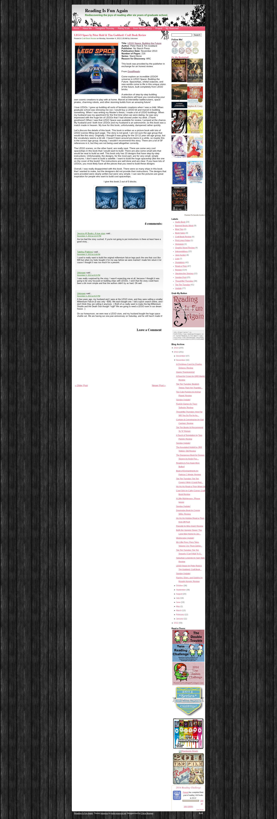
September (181, 590)
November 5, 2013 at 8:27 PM (88, 296)
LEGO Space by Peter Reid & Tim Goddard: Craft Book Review (110, 35)
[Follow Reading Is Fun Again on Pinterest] (181, 53)
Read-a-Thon (181, 266)
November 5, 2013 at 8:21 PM (88, 275)
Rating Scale (124, 28)
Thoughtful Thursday (104, 28)
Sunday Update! (183, 400)
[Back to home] (200, 813)
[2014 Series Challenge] (188, 717)
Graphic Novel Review (185, 248)
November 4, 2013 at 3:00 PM (88, 254)
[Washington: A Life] (195, 82)
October (179, 586)
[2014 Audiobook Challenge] (188, 749)
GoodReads (134, 71)
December (180, 356)
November (180, 360)
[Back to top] (202, 813)
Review (178, 270)
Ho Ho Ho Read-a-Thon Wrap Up (190, 487)
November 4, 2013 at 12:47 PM (89, 236)
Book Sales (180, 233)
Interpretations (181, 251)
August (179, 594)
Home (76, 28)
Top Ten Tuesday (182, 285)
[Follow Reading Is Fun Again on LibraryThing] (175, 53)
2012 (176, 623)
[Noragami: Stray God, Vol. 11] (195, 133)
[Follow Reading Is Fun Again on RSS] (188, 53)
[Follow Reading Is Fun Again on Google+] (181, 47)
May (178, 606)
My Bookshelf (172, 28)
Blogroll (158, 28)
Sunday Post (180, 277)
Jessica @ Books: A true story (91, 233)
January (179, 619)
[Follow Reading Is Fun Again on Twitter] (188, 47)
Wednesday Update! (185, 538)
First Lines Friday (182, 240)
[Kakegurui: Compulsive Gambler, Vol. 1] (179, 133)
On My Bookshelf (180, 57)
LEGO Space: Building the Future (144, 43)
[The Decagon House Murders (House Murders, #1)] (179, 185)
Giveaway (179, 244)
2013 (176, 352)
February (180, 615)
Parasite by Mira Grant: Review (189, 526)
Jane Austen (180, 255)
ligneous (104, 813)
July (178, 598)
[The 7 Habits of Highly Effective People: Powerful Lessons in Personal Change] (195, 107)
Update (178, 288)
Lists (177, 259)
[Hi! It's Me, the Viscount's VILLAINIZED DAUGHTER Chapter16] (195, 157)
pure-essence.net (118, 813)
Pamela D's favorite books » (195, 215)
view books (200, 809)
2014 (176, 348)
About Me (87, 28)
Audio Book (180, 222)
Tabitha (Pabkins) (85, 252)
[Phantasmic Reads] (188, 751)
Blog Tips (179, 229)
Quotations (180, 262)
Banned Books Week (184, 226)
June (178, 602)
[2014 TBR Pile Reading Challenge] (188, 784)
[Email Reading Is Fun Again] (195, 53)
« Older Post (81, 385)
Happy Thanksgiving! (185, 372)
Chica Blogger (147, 813)
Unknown (81, 272)
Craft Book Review (89, 38)
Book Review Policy (142, 28)
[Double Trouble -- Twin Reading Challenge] (188, 661)
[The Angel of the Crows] (179, 210)
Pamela (185, 792)
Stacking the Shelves (184, 273)
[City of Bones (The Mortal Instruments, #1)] (179, 81)
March (179, 610)
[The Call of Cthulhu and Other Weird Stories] (179, 108)
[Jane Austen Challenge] (188, 685)
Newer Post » (159, 385)
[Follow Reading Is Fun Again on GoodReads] (195, 47)
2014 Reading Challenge (188, 787)
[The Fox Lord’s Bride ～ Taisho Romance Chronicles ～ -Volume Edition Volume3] (179, 157)
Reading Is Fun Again (106, 10)
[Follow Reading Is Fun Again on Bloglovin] (175, 47)
